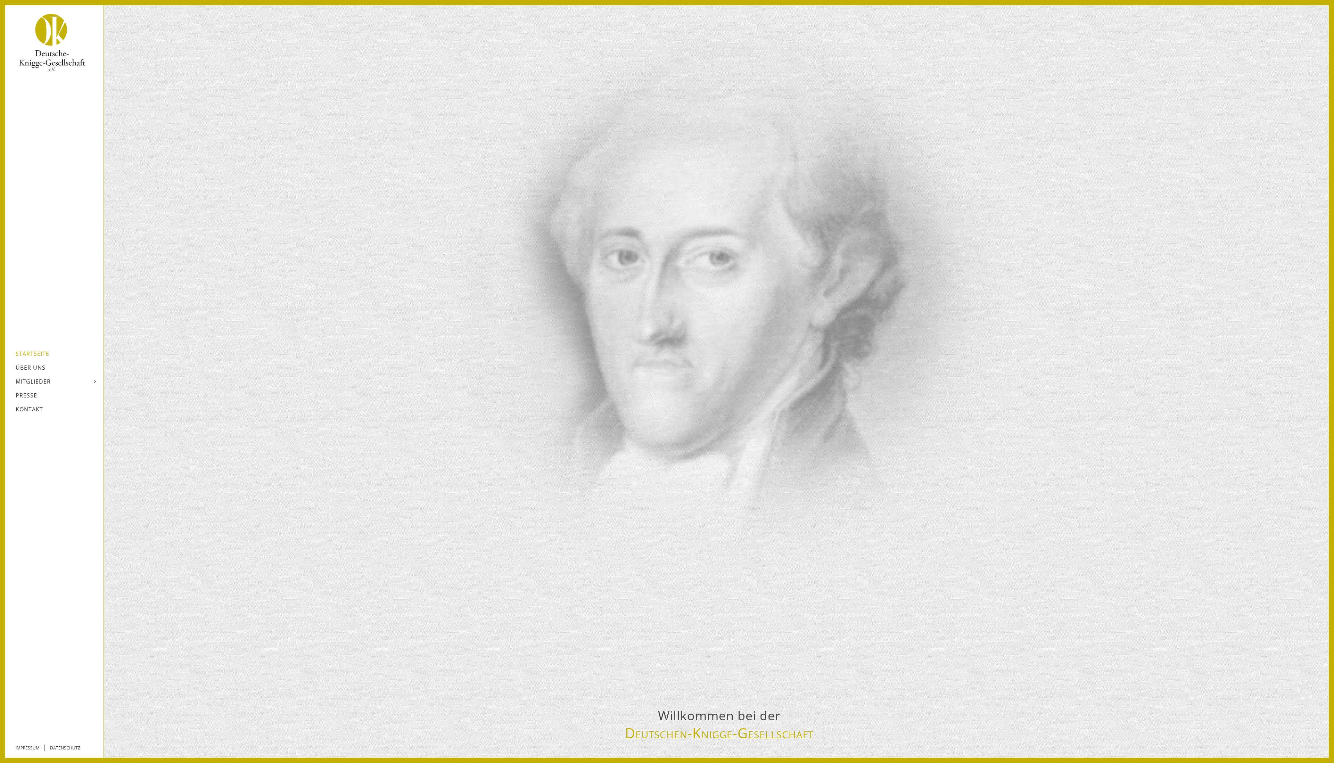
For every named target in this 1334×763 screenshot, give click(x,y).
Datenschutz (65, 747)
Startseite (32, 354)
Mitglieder (33, 381)
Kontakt (29, 409)
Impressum (28, 747)
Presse (26, 395)
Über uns (31, 367)
